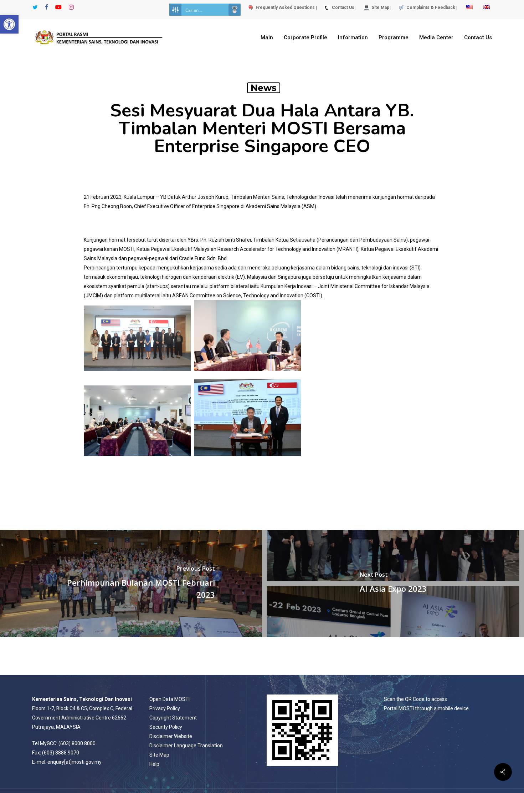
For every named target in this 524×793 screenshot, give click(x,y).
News (264, 87)
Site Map (159, 755)
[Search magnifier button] (234, 10)
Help (154, 764)
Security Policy (165, 727)
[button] (9, 24)
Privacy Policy (164, 708)
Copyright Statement (173, 718)
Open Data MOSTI (169, 699)
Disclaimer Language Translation (186, 745)
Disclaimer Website (170, 736)
